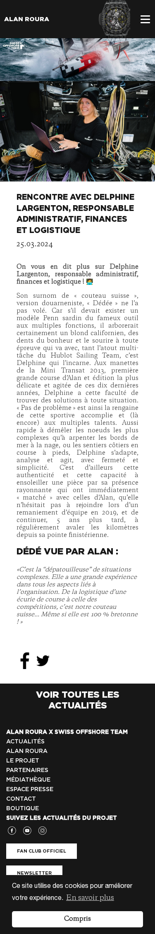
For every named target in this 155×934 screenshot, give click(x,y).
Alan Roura (26, 19)
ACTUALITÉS (25, 741)
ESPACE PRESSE (29, 789)
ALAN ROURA (27, 751)
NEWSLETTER (34, 873)
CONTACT (21, 798)
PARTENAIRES (27, 770)
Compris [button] (77, 919)
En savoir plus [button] (90, 898)
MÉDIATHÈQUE (28, 779)
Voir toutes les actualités (77, 700)
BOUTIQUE (22, 808)
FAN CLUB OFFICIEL (41, 851)
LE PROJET (22, 760)
